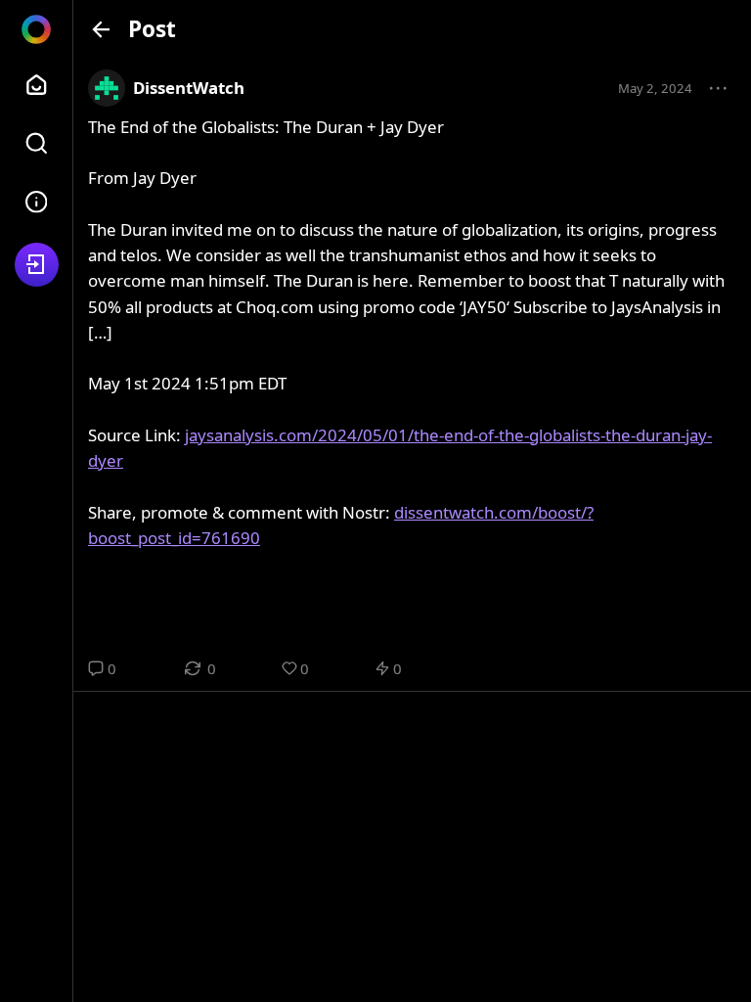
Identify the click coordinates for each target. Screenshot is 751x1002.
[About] (37, 202)
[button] (718, 89)
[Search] (37, 143)
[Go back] (101, 29)
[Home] (37, 85)
